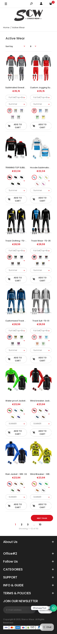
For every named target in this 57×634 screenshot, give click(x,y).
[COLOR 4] (12, 417)
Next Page (42, 518)
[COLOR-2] (15, 177)
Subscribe (45, 609)
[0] (50, 4)
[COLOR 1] (9, 410)
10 (40, 524)
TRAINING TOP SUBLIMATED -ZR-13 (22, 167)
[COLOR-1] (9, 177)
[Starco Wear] (28, 16)
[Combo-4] (12, 117)
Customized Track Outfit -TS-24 (21, 320)
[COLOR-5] (18, 183)
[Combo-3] (21, 110)
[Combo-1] (9, 110)
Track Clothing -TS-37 (16, 240)
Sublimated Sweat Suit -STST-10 (21, 87)
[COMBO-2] (15, 257)
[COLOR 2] (15, 410)
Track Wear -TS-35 (41, 240)
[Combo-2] (15, 110)
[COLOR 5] (18, 417)
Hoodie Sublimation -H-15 (43, 167)
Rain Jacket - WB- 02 (16, 474)
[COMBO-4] (12, 263)
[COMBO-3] (21, 257)
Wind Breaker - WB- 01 (41, 474)
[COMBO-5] (18, 263)
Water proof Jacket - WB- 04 (20, 400)
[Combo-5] (18, 117)
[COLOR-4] (12, 183)
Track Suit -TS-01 (40, 320)
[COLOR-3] (21, 177)
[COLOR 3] (21, 410)
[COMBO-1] (9, 257)
